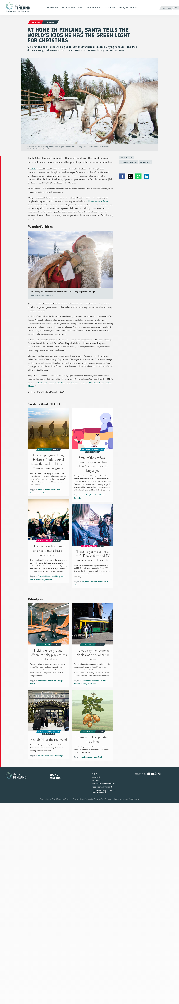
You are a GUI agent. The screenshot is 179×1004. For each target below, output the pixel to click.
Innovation (94, 494)
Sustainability (42, 492)
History (77, 683)
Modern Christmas (129, 162)
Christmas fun (127, 158)
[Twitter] (152, 773)
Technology (78, 498)
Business (41, 755)
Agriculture (85, 757)
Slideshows (40, 579)
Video (100, 581)
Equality (95, 680)
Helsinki (103, 680)
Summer (48, 579)
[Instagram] (159, 773)
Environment (56, 489)
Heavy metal (60, 576)
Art (82, 581)
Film (87, 581)
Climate (46, 489)
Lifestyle (60, 680)
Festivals (41, 576)
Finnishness (49, 576)
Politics (33, 492)
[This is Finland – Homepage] (18, 7)
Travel (89, 683)
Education (85, 494)
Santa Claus (145, 162)
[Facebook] (148, 773)
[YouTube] (156, 773)
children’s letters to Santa (97, 201)
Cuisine (94, 757)
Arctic (40, 489)
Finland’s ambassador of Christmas (50, 382)
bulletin (33, 168)
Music (32, 579)
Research (102, 494)
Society (33, 683)
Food (100, 757)
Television (93, 581)
